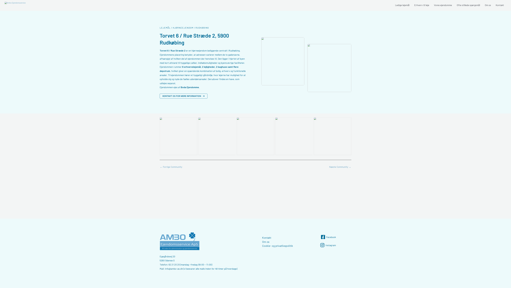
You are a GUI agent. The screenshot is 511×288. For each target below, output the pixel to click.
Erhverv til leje (421, 5)
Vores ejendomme (443, 5)
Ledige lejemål (402, 5)
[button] (183, 96)
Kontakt (500, 5)
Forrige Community (171, 167)
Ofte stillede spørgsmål (468, 5)
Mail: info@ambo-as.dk (171, 268)
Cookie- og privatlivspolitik (277, 245)
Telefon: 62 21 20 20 (170, 264)
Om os (488, 5)
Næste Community (340, 167)
